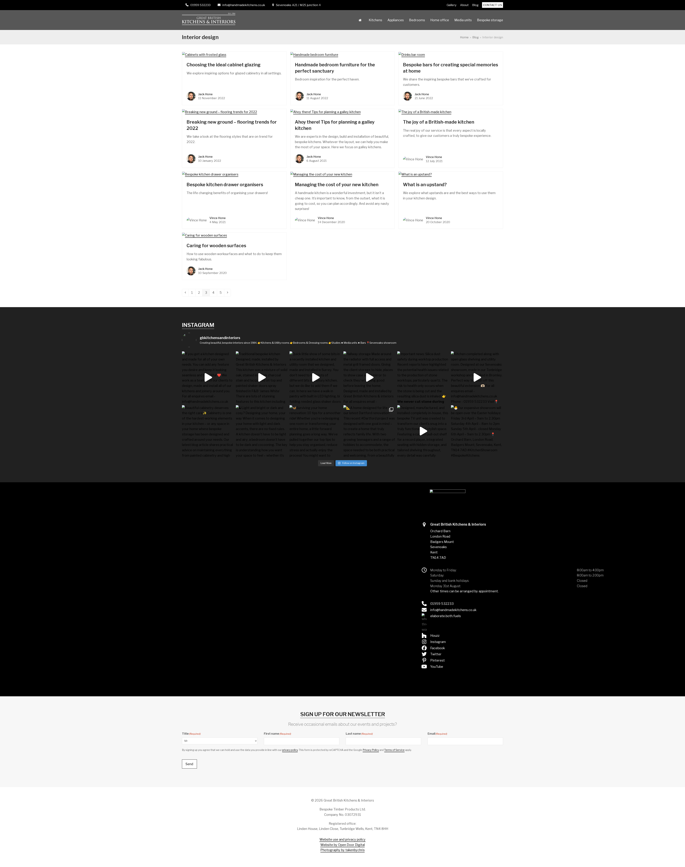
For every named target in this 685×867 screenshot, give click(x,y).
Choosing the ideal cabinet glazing (223, 64)
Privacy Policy (371, 749)
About (464, 5)
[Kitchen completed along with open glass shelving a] (477, 377)
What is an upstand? (425, 184)
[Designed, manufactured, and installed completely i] (423, 431)
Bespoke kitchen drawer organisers (225, 184)
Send (189, 764)
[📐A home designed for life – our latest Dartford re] (369, 431)
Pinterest (437, 660)
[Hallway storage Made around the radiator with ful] (369, 377)
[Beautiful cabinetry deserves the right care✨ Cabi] (208, 431)
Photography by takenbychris (342, 850)
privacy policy (290, 749)
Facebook (437, 648)
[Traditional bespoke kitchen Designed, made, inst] (262, 377)
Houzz (435, 635)
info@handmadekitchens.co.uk (243, 5)
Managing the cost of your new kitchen (336, 184)
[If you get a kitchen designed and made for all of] (208, 377)
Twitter (436, 654)
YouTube (436, 666)
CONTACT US (492, 5)
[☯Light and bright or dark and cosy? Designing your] (262, 431)
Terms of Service (394, 749)
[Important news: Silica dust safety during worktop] (423, 377)
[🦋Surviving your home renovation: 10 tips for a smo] (316, 431)
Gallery (451, 5)
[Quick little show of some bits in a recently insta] (316, 377)
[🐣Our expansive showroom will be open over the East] (477, 431)
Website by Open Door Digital (342, 845)
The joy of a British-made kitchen (438, 122)
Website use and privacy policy (342, 839)
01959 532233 (200, 5)
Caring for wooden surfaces (216, 245)
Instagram (438, 642)
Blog (475, 5)
